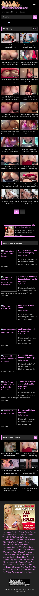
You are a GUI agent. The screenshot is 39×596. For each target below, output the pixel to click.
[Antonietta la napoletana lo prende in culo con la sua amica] (9, 291)
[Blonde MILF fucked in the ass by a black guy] (9, 369)
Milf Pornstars (29, 560)
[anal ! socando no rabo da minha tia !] (9, 343)
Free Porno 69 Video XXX (22, 565)
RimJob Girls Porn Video (21, 537)
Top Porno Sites (16, 560)
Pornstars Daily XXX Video (22, 572)
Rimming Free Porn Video (25, 550)
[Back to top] (32, 590)
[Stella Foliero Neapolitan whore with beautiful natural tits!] (9, 396)
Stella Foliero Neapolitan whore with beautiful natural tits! (28, 384)
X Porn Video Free (9, 552)
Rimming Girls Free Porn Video (14, 557)
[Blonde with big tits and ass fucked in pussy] (9, 265)
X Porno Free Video (25, 552)
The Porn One (26, 567)
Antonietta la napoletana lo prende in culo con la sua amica (28, 279)
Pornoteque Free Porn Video (13, 532)
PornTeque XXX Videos (11, 567)
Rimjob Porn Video (21, 545)
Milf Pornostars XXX (9, 562)
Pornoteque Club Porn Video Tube (15, 547)
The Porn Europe (16, 570)
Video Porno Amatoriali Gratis (18, 542)
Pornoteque (24, 255)
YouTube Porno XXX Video (12, 540)
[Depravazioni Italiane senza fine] (9, 424)
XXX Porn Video (8, 555)
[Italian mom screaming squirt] (9, 320)
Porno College (30, 532)
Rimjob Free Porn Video (25, 555)
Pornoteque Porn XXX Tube (13, 535)
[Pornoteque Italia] (16, 5)
